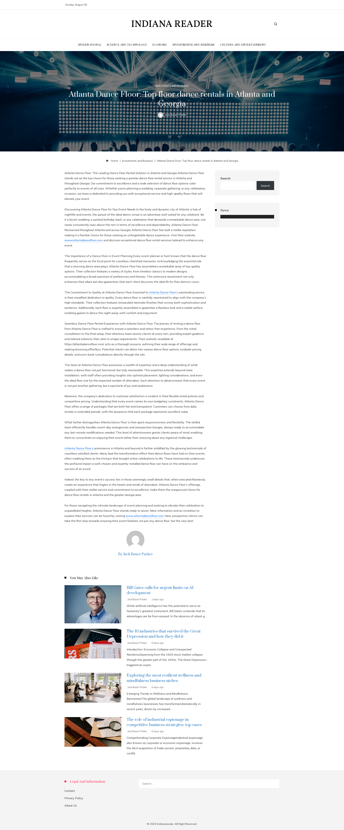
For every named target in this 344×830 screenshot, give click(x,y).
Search (225, 178)
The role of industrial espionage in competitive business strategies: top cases (164, 722)
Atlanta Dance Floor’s (163, 292)
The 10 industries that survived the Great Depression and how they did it (164, 634)
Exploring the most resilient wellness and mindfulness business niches (164, 678)
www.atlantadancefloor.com (83, 240)
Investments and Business (172, 86)
